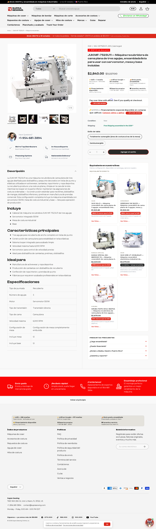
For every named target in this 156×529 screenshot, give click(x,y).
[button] (147, 8)
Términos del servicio (66, 460)
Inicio (9, 30)
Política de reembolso (67, 443)
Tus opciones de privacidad (73, 525)
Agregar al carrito (128, 152)
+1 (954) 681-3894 (14, 505)
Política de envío (65, 455)
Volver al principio (78, 400)
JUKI (89, 46)
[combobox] (76, 8)
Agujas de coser (42, 20)
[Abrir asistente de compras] (149, 522)
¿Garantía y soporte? (98, 356)
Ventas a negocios (65, 478)
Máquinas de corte (63, 16)
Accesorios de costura (86, 16)
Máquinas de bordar (42, 16)
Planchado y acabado (33, 25)
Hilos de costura (64, 20)
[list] (118, 251)
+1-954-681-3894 (30, 138)
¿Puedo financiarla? (98, 346)
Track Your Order (54, 25)
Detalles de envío (128, 2)
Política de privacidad (67, 439)
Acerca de (61, 469)
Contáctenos (13, 25)
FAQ (59, 434)
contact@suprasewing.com (34, 505)
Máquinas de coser (16, 16)
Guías (92, 20)
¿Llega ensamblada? (98, 341)
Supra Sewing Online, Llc (21, 520)
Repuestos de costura (18, 20)
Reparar (102, 20)
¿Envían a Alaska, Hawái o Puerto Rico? (106, 351)
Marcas (80, 20)
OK (107, 524)
